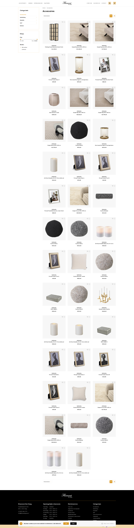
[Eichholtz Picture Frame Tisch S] (104, 163)
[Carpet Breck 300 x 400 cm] (54, 425)
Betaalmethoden (72, 514)
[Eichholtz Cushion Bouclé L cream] (79, 261)
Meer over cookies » (109, 523)
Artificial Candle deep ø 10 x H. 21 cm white (54, 473)
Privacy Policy (71, 512)
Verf (21, 23)
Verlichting (22, 17)
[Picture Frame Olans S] (79, 359)
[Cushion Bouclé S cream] (79, 392)
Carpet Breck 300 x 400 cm (54, 440)
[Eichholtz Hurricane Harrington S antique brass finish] (104, 130)
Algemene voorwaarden (74, 508)
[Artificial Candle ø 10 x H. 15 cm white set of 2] (54, 327)
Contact (103, 3)
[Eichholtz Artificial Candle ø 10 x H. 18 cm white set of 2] (54, 163)
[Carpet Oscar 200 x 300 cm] (104, 392)
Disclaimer (70, 510)
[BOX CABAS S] (104, 327)
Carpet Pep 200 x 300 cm (104, 112)
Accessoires (23, 14)
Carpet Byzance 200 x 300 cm (104, 47)
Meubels (22, 20)
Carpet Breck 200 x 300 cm (54, 145)
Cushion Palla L (54, 243)
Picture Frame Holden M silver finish (104, 79)
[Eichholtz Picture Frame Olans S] (54, 64)
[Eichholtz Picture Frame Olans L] (79, 163)
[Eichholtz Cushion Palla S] (79, 130)
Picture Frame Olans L (79, 178)
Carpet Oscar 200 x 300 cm (104, 407)
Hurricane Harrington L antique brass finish (79, 80)
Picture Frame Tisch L (54, 276)
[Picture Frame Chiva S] (54, 392)
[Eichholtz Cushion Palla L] (54, 228)
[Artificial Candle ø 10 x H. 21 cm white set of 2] (79, 458)
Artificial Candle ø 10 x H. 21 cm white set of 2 (79, 473)
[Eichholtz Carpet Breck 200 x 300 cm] (54, 130)
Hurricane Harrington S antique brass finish (104, 145)
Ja (66, 523)
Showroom (96, 3)
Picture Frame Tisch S (104, 178)
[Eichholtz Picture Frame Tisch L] (54, 261)
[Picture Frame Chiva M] (104, 359)
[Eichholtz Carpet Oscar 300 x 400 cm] (79, 195)
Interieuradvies (38, 3)
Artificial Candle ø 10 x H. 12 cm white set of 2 (79, 342)
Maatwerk (47, 3)
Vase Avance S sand (54, 112)
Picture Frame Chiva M (104, 374)
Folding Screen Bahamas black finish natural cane (54, 47)
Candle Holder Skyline (104, 309)
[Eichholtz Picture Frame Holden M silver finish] (104, 64)
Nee (73, 523)
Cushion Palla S (79, 145)
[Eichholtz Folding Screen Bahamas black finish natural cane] (54, 32)
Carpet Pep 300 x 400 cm (79, 112)
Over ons (89, 3)
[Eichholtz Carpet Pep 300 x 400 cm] (79, 97)
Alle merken (24, 47)
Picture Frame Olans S (54, 79)
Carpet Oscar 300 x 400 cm (79, 210)
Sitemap (70, 520)
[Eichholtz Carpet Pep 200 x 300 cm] (104, 97)
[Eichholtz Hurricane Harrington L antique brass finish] (79, 64)
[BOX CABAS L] (54, 294)
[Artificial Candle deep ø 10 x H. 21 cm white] (54, 458)
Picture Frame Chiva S (54, 407)
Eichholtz (24, 49)
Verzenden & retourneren (74, 516)
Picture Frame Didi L (54, 374)
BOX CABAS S (104, 342)
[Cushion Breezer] (79, 425)
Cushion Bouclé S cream (79, 407)
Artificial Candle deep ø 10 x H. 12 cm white (104, 243)
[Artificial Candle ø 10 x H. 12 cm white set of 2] (79, 327)
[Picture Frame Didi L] (54, 359)
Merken (30, 3)
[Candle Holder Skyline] (104, 294)
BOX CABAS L (54, 309)
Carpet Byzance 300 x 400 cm (79, 47)
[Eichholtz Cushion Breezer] (104, 195)
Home (44, 7)
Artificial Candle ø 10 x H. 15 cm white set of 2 (54, 342)
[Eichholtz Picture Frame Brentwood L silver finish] (54, 195)
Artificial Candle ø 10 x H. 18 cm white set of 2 (54, 178)
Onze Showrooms (97, 514)
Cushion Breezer (104, 210)
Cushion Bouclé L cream (79, 276)
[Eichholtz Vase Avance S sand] (54, 97)
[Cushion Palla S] (79, 294)
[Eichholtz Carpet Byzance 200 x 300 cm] (104, 32)
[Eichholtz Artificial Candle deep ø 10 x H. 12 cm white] (104, 228)
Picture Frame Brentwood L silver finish (54, 210)
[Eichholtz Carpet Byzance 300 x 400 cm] (79, 32)
